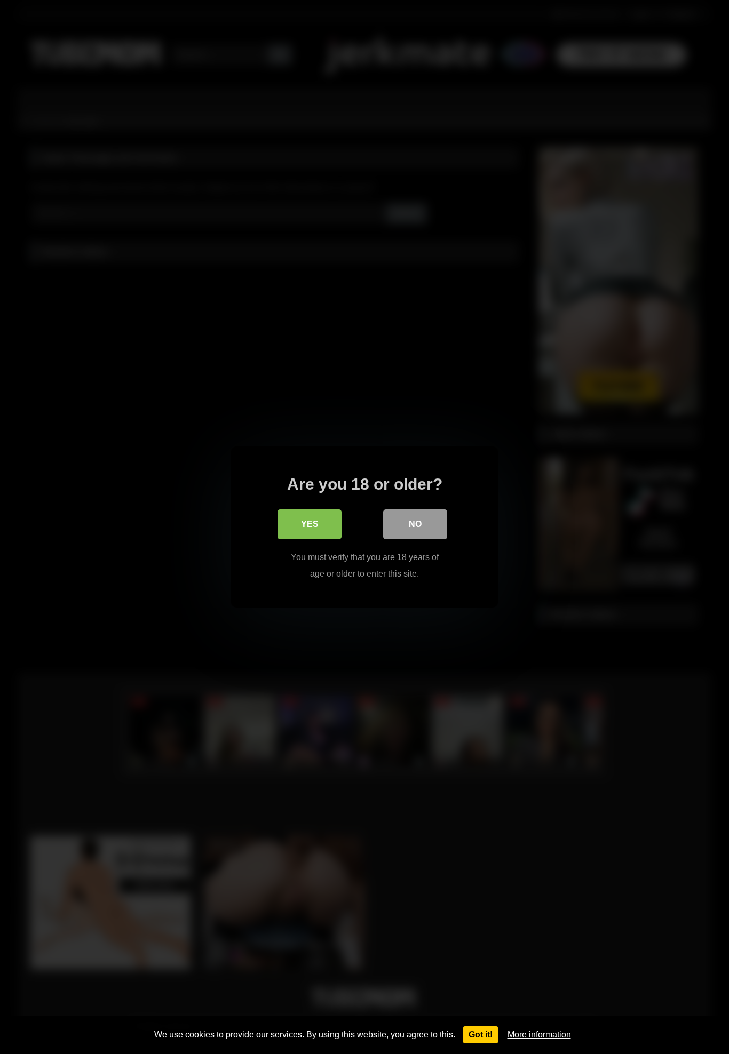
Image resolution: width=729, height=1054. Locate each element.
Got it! (481, 1034)
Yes (310, 524)
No (415, 524)
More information (539, 1034)
